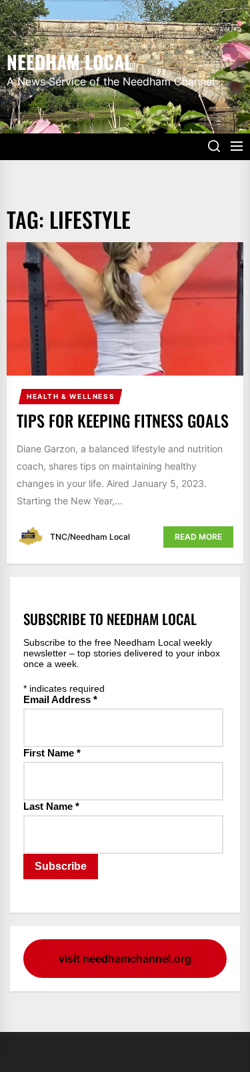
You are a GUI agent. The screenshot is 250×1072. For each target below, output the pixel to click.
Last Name (51, 806)
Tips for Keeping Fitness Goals (123, 420)
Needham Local (69, 60)
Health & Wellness (71, 396)
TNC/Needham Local (90, 537)
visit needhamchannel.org (125, 958)
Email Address (60, 699)
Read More (198, 537)
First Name (52, 752)
